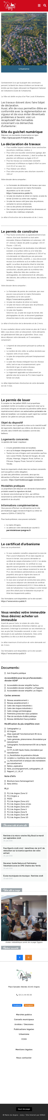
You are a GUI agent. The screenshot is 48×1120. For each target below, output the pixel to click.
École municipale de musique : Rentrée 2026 (23, 876)
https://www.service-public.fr (19, 193)
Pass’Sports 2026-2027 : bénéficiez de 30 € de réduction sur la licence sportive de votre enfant (24, 850)
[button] (3, 920)
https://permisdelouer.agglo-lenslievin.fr (26, 480)
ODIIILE (42, 1115)
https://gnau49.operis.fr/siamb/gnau (18, 138)
